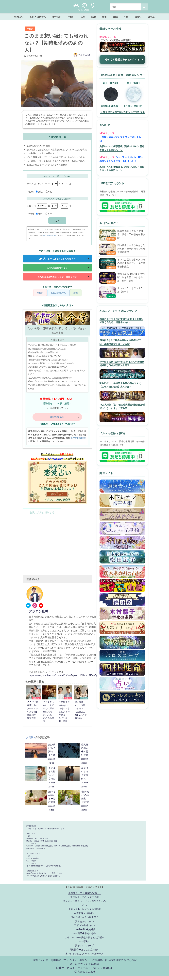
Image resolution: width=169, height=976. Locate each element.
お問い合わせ (40, 960)
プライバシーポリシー (76, 960)
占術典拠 (97, 960)
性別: (31, 191)
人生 (83, 16)
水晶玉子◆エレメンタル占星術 (84, 909)
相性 (75, 292)
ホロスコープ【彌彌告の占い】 (84, 893)
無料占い (19, 16)
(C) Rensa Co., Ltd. (85, 971)
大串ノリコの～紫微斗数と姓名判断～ (84, 937)
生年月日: (31, 183)
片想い (71, 16)
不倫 (126, 16)
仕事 (104, 16)
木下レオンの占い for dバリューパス (84, 953)
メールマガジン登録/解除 (84, 963)
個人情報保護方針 (50, 235)
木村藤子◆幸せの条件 (84, 933)
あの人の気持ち (38, 16)
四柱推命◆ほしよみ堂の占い (84, 949)
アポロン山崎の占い (84, 925)
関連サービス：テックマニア (73, 967)
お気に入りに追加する (42, 512)
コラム (151, 16)
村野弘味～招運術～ (84, 913)
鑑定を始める (57, 416)
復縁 (115, 16)
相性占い (56, 16)
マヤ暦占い (84, 941)
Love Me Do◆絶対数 (84, 929)
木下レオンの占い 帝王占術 (84, 897)
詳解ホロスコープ (84, 945)
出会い (138, 16)
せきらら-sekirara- (102, 967)
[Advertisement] (57, 542)
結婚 (93, 16)
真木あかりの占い (84, 921)
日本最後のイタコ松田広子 (84, 917)
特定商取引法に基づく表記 (121, 960)
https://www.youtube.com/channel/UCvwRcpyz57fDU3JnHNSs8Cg (63, 675)
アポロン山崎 (84, 54)
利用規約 (56, 960)
